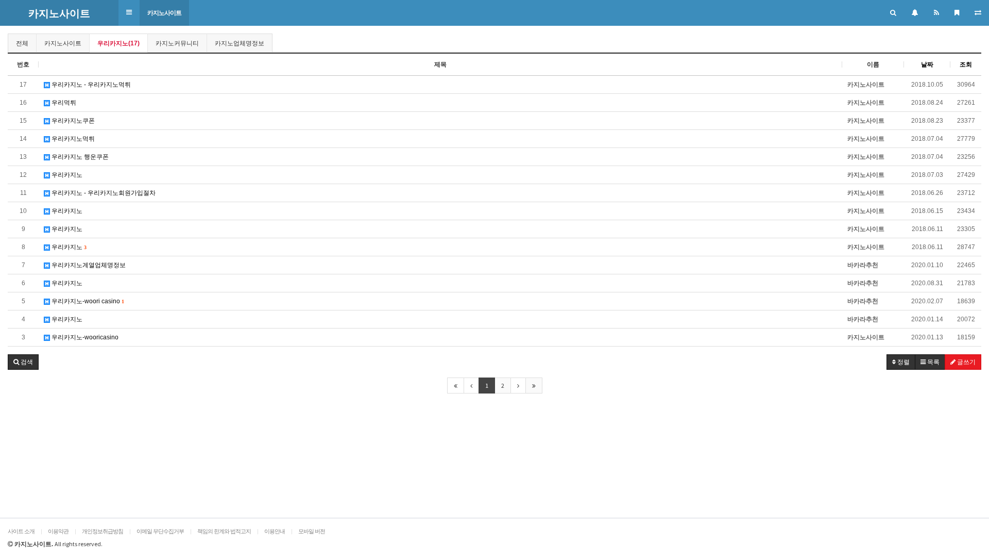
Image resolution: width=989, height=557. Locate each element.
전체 (22, 43)
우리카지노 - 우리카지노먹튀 (90, 84)
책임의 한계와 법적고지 (224, 531)
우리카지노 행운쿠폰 (79, 156)
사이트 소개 (21, 531)
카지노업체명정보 (239, 43)
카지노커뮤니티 (177, 43)
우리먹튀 (63, 102)
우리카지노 (66, 174)
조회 (966, 64)
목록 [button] (933, 362)
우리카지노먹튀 (72, 138)
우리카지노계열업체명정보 (88, 265)
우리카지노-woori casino (87, 301)
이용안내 (274, 531)
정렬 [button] (903, 362)
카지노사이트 (164, 13)
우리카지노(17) (118, 43)
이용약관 (58, 531)
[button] (129, 12)
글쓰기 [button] (966, 362)
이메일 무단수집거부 (160, 531)
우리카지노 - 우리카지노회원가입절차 (103, 192)
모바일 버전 (311, 531)
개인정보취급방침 (102, 531)
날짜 (927, 64)
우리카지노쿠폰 (72, 120)
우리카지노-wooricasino (84, 337)
